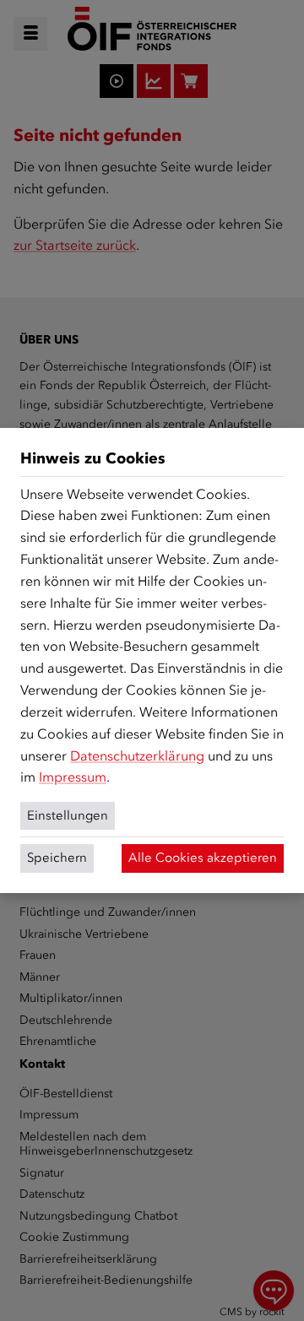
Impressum (72, 777)
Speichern (57, 857)
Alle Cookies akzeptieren (202, 857)
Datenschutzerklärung (137, 756)
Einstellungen (67, 815)
